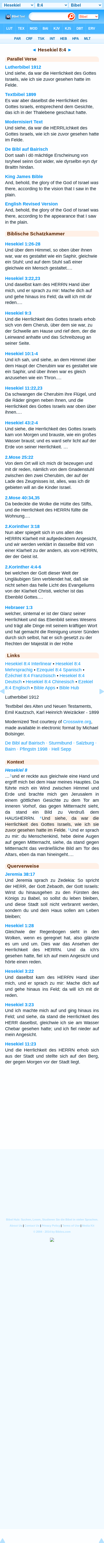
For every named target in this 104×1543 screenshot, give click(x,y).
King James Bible (24, 176)
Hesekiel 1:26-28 (22, 243)
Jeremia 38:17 (20, 874)
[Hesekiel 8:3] (6, 702)
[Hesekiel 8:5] (97, 702)
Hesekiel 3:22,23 (22, 278)
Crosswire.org (77, 721)
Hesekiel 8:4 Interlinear (28, 663)
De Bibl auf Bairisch (26, 149)
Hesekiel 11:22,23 (23, 388)
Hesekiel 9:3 (18, 313)
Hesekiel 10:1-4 (21, 353)
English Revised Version (31, 203)
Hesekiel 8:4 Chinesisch (50, 681)
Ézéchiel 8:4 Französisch (30, 675)
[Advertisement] (52, 1117)
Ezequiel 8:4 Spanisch (59, 669)
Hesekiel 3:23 (19, 1004)
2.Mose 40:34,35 (22, 497)
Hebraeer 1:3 (19, 607)
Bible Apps (44, 687)
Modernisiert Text (24, 121)
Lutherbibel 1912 (23, 67)
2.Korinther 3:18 (22, 526)
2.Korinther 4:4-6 (23, 566)
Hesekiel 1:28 (19, 925)
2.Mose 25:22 (19, 457)
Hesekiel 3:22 (19, 971)
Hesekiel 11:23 (20, 1043)
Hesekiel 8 (16, 770)
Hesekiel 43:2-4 (21, 422)
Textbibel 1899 (20, 94)
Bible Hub (69, 687)
